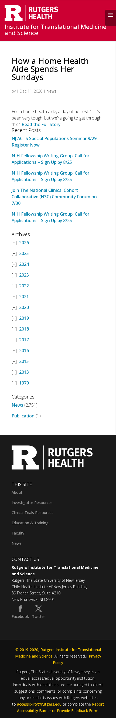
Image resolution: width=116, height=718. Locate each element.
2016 (24, 350)
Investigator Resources (32, 502)
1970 (24, 383)
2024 (24, 264)
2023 (24, 275)
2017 (24, 340)
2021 (24, 297)
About (17, 492)
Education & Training (30, 522)
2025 (24, 253)
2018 (24, 329)
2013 (24, 372)
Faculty (18, 533)
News (51, 91)
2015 (24, 361)
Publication (23, 416)
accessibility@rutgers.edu (39, 704)
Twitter (38, 616)
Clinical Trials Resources (32, 512)
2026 (24, 243)
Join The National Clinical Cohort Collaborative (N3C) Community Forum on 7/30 (54, 196)
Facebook (20, 616)
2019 (24, 318)
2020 (24, 307)
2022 (24, 286)
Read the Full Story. (42, 124)
